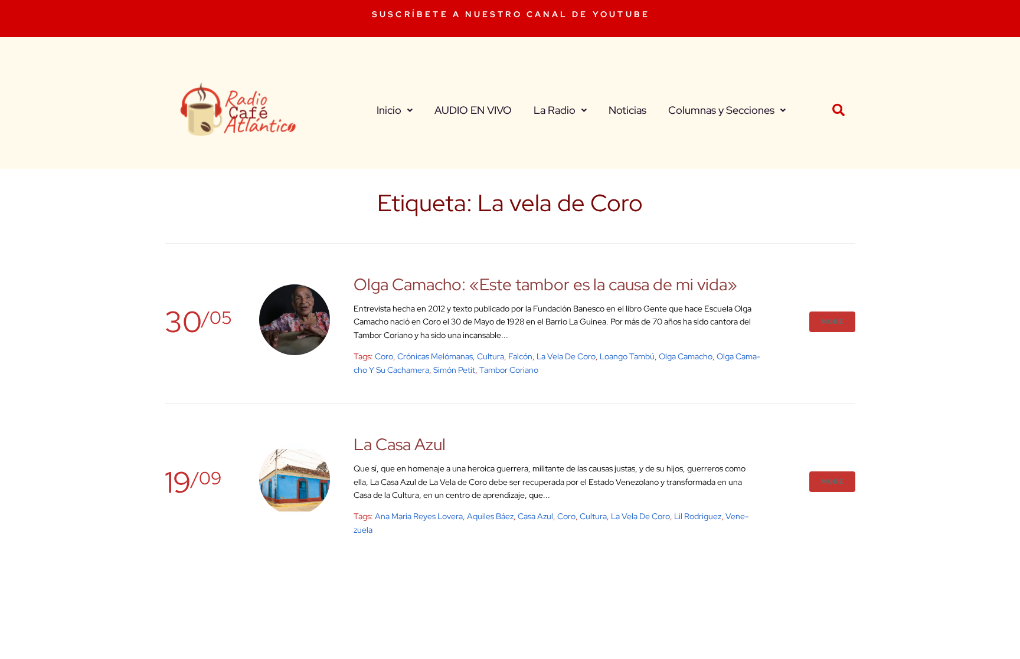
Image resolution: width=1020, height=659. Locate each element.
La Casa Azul (400, 444)
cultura (490, 356)
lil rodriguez (697, 516)
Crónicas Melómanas (435, 356)
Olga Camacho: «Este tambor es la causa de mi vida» (545, 284)
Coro (384, 356)
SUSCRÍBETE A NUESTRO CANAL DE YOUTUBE (511, 14)
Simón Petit (454, 370)
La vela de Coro (566, 356)
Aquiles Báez (490, 516)
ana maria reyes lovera (419, 516)
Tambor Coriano (508, 370)
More (832, 321)
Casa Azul (535, 516)
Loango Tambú (627, 356)
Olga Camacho (685, 356)
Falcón (520, 356)
